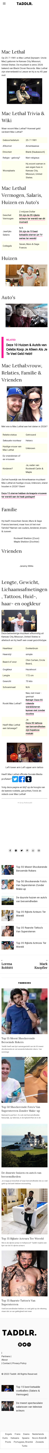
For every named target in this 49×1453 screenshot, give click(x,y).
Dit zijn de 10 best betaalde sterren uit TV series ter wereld (30, 235)
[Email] (39, 851)
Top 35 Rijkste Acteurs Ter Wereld (22, 1238)
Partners (5, 1356)
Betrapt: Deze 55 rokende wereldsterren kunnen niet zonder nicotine (35, 707)
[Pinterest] (27, 851)
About (4, 1359)
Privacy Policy (19, 1363)
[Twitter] (22, 851)
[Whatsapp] (33, 851)
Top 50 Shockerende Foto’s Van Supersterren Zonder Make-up (31, 885)
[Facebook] (10, 851)
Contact (7, 1363)
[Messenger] (16, 851)
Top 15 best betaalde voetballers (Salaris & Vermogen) (28, 1390)
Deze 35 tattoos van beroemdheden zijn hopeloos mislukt (35, 728)
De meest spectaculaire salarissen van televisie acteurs (29, 1407)
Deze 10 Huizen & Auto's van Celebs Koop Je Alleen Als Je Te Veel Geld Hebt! (26, 349)
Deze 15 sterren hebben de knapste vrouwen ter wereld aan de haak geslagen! (24, 495)
